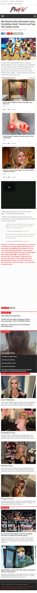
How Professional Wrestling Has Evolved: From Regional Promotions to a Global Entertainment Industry (16, 370)
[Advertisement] (18, 285)
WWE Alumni (10, 4)
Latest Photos (4, 1)
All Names (11, 1)
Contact (26, 588)
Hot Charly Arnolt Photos (8, 360)
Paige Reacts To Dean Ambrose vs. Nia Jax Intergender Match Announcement (15, 325)
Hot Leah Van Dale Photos (8, 366)
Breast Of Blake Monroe (8, 400)
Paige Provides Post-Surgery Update (10, 316)
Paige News (12, 308)
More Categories (18, 4)
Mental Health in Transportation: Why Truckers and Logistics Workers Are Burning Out (18, 571)
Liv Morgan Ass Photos (7, 499)
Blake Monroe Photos (7, 466)
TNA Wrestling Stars (11, 588)
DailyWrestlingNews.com (10, 30)
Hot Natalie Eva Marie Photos (9, 356)
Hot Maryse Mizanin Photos (8, 363)
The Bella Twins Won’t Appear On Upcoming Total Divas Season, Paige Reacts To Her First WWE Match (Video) (15, 320)
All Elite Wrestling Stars (29, 586)
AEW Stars (3, 4)
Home (2, 586)
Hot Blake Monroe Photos (8, 433)
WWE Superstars (19, 1)
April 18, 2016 (25, 231)
